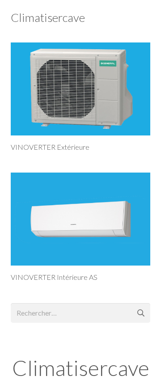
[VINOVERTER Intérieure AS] (80, 219)
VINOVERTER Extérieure (50, 147)
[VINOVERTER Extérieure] (80, 88)
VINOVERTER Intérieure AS (54, 277)
